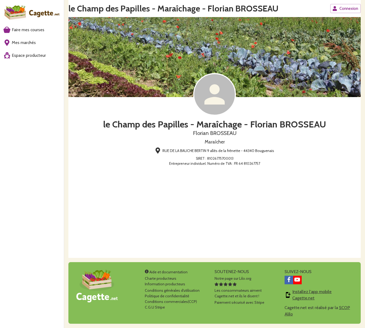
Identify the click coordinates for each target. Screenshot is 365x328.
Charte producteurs (160, 278)
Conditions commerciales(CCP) (171, 301)
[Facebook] (289, 280)
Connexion (348, 8)
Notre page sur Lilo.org (233, 278)
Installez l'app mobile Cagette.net (312, 295)
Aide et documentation (168, 272)
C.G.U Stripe (155, 307)
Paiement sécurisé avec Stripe (239, 302)
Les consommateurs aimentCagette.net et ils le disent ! (238, 293)
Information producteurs (165, 284)
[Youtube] (297, 280)
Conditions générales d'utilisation (172, 290)
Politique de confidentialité (167, 296)
